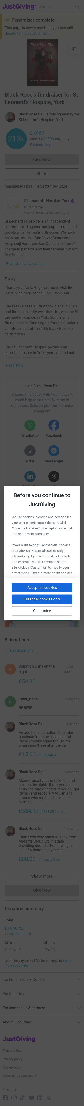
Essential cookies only (42, 599)
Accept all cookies (42, 587)
